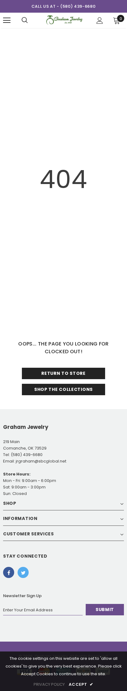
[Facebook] (8, 572)
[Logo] (64, 20)
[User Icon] (99, 20)
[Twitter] (23, 572)
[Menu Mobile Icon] (6, 20)
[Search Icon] (25, 20)
